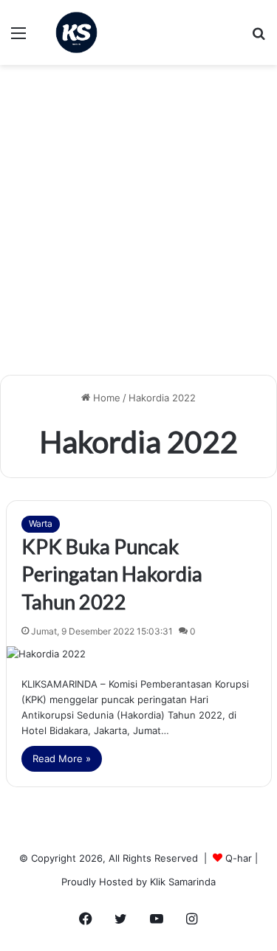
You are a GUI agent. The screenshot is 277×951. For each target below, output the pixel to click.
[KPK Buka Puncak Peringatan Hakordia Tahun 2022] (139, 654)
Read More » (62, 758)
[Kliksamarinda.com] (76, 32)
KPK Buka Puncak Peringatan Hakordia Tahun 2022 (111, 574)
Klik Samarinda (183, 882)
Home (105, 398)
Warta (40, 523)
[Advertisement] (138, 225)
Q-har (238, 858)
